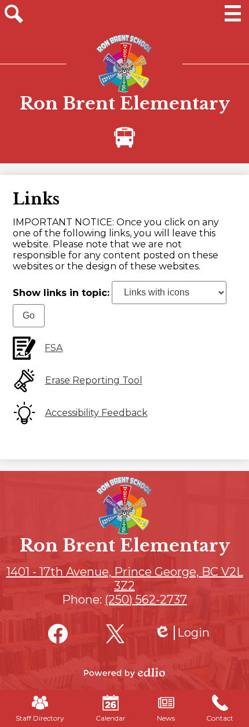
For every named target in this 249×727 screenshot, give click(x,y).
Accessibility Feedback (96, 412)
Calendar (111, 718)
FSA (54, 347)
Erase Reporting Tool (93, 380)
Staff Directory (40, 718)
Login (182, 633)
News (166, 718)
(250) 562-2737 (146, 600)
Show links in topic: (61, 292)
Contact (219, 718)
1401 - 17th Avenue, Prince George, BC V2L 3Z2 (124, 579)
